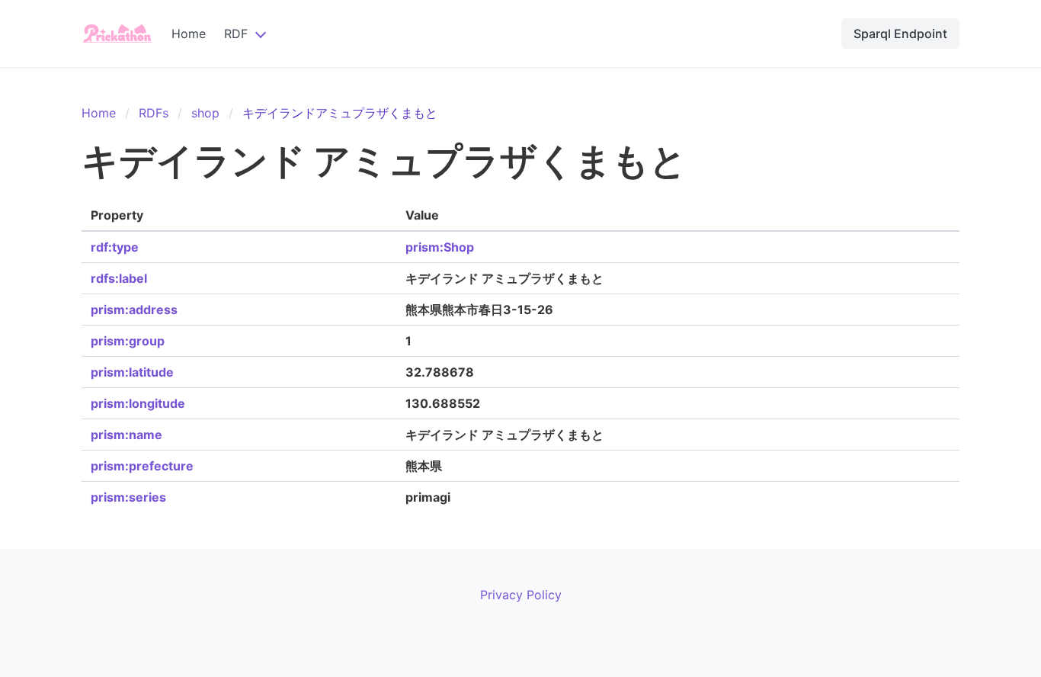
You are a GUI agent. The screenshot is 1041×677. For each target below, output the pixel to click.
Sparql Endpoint (900, 33)
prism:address (134, 309)
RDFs (153, 112)
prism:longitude (138, 403)
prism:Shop (439, 247)
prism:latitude (132, 372)
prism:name (126, 434)
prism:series (128, 497)
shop (205, 112)
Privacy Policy (521, 594)
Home (188, 33)
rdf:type (115, 247)
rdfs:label (119, 278)
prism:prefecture (142, 465)
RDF (236, 33)
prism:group (128, 340)
